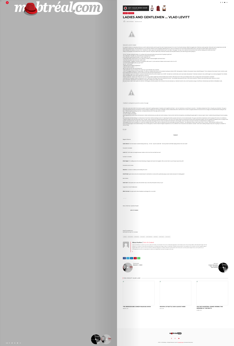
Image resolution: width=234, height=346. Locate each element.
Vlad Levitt (168, 236)
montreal (156, 236)
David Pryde (130, 236)
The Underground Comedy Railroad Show (137, 306)
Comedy (125, 13)
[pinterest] (17, 343)
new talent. (161, 236)
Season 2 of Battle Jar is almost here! (172, 306)
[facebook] (9, 343)
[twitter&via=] (12, 343)
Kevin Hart (143, 236)
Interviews (131, 13)
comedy (125, 236)
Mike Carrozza (149, 236)
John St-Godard (129, 21)
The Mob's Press (180, 342)
